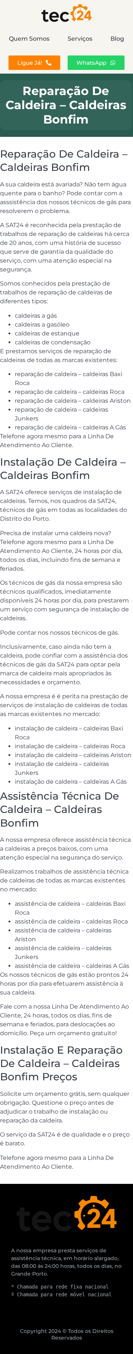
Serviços (80, 38)
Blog (117, 38)
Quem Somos (29, 38)
